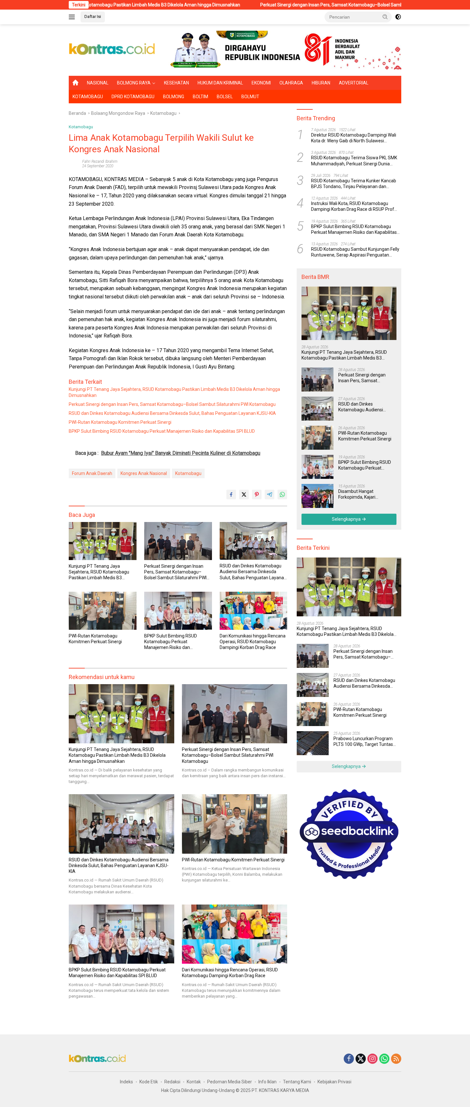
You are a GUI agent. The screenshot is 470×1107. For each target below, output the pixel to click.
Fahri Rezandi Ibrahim (99, 161)
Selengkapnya (347, 519)
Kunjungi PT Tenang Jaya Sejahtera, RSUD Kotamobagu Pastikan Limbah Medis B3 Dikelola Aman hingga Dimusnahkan (174, 392)
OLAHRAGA (291, 82)
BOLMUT (250, 96)
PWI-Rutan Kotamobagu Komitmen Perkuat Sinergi (120, 422)
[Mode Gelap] (398, 17)
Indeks (126, 1081)
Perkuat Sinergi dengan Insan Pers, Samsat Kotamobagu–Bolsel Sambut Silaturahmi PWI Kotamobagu (311, 4)
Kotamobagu (81, 126)
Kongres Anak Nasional (144, 473)
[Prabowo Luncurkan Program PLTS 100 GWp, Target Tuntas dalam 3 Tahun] (313, 743)
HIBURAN (321, 82)
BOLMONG (173, 96)
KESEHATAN (176, 82)
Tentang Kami (297, 1081)
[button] (385, 17)
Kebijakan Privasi (334, 1081)
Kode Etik (148, 1081)
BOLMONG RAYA (134, 82)
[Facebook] (349, 1059)
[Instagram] (372, 1059)
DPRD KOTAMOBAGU (133, 96)
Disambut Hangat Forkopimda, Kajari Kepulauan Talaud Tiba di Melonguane (363, 494)
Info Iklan (267, 1081)
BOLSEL (225, 96)
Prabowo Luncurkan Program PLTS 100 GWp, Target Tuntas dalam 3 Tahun (363, 741)
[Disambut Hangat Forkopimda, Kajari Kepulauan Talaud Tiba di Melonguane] (317, 496)
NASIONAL (97, 82)
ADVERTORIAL (353, 82)
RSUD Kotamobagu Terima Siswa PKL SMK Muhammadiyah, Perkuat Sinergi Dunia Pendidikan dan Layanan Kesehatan (354, 161)
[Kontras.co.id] (112, 49)
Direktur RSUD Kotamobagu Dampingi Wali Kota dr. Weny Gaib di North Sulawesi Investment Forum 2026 (353, 138)
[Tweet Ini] (244, 494)
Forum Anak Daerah (92, 473)
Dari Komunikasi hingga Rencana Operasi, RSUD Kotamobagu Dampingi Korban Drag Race (253, 641)
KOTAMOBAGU (88, 96)
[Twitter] (361, 1059)
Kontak (194, 1081)
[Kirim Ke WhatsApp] (282, 494)
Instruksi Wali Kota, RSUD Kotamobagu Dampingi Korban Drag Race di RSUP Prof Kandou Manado (352, 206)
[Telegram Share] (269, 494)
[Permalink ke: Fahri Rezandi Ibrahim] (74, 163)
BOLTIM (200, 96)
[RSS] (396, 1059)
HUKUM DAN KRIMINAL (220, 82)
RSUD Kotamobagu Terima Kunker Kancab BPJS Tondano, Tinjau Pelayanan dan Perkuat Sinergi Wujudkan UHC (353, 183)
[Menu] (73, 17)
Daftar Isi (92, 16)
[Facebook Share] (231, 494)
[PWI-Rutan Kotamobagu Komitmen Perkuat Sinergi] (103, 611)
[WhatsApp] (384, 1059)
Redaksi (172, 1081)
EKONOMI (261, 82)
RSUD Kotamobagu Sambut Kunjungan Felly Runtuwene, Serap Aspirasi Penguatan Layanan (355, 252)
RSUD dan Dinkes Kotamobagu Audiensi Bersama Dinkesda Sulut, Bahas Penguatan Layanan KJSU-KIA (172, 413)
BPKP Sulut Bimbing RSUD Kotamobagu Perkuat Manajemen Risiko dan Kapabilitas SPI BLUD (162, 431)
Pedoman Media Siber (229, 1081)
